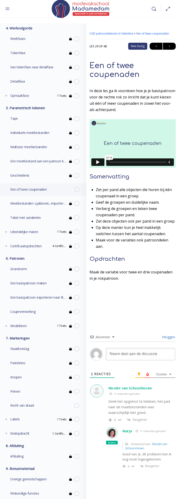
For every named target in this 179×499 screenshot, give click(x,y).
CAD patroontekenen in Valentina (112, 33)
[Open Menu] (7, 8)
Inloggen (168, 337)
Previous (156, 46)
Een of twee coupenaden (152, 33)
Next (169, 46)
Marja (127, 431)
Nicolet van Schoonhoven (130, 388)
